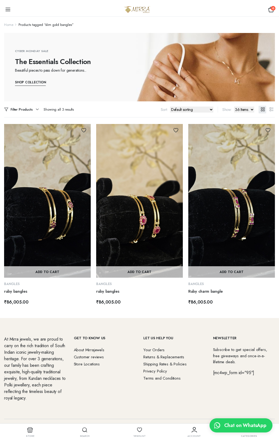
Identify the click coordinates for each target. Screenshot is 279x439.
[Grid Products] (262, 109)
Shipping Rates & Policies (165, 364)
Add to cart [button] (47, 272)
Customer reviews (89, 357)
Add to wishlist (84, 130)
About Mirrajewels (89, 350)
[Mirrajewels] (139, 9)
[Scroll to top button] (270, 414)
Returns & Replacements (163, 357)
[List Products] (271, 109)
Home (8, 24)
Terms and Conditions (162, 378)
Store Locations (87, 364)
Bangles (12, 283)
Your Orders (154, 350)
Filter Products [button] (22, 109)
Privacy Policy (155, 371)
